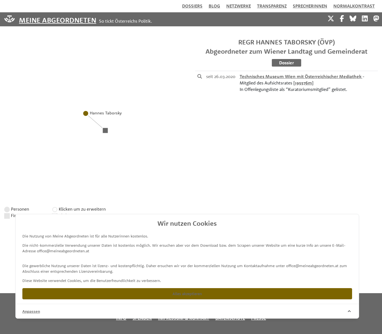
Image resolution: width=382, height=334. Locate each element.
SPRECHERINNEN (310, 6)
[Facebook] (342, 17)
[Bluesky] (353, 17)
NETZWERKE (238, 6)
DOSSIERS (192, 6)
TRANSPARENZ (272, 6)
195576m (303, 83)
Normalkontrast (354, 6)
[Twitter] (331, 17)
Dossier (286, 62)
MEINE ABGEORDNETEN (57, 20)
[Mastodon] (376, 17)
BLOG (214, 6)
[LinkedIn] (365, 17)
